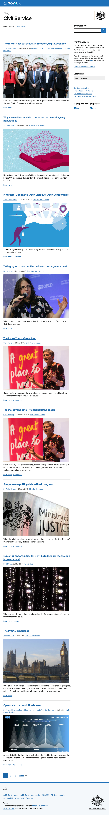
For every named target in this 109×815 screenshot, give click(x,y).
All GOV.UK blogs (10, 795)
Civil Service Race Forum (83, 94)
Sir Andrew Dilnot (9, 48)
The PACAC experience (16, 630)
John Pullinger (8, 125)
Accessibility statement (13, 798)
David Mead (7, 564)
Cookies (29, 798)
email (92, 60)
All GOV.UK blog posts (30, 795)
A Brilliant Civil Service (35, 271)
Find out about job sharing (83, 91)
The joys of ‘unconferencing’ (19, 338)
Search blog (80, 25)
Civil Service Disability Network (85, 96)
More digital (28, 564)
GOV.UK (45, 795)
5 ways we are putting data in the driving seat (28, 484)
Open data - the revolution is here (22, 705)
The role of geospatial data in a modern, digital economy (35, 43)
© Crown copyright (97, 808)
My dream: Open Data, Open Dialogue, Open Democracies (36, 194)
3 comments (17, 400)
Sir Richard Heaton (10, 489)
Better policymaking (38, 48)
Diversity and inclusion (41, 199)
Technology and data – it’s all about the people (29, 409)
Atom (94, 108)
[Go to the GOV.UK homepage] (12, 3)
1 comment (17, 257)
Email (78, 108)
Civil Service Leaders (54, 48)
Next (21, 775)
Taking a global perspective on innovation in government (35, 266)
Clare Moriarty (8, 343)
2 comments (17, 475)
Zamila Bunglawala (10, 199)
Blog (6, 13)
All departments (58, 795)
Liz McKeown (8, 271)
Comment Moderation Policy (84, 66)
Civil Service (17, 18)
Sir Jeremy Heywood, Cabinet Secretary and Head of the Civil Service (28, 710)
